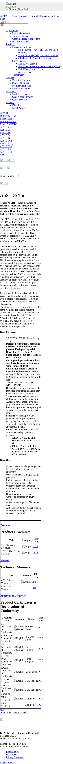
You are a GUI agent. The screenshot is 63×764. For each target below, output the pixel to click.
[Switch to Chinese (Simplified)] (17, 9)
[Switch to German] (11, 6)
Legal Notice (12, 751)
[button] (5, 525)
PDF (35, 546)
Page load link (7, 762)
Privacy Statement (15, 757)
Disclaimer (11, 754)
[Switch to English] (11, 3)
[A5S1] (9, 154)
